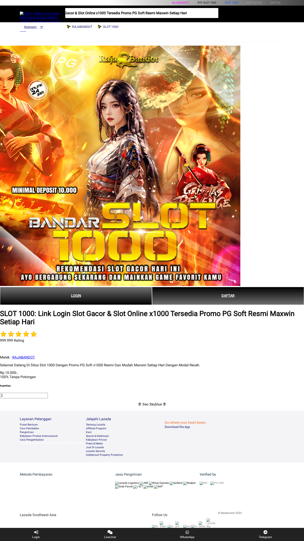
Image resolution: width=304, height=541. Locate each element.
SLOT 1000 (231, 2)
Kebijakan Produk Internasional (39, 436)
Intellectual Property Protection (104, 454)
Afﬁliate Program (96, 428)
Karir (89, 432)
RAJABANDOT (180, 2)
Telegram (265, 537)
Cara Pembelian (29, 428)
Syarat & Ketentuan (97, 436)
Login (36, 537)
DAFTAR (228, 296)
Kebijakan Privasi (96, 439)
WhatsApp (187, 537)
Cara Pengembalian (32, 439)
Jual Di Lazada (95, 447)
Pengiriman (27, 432)
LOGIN (76, 296)
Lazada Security (95, 451)
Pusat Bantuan (29, 424)
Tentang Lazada (95, 424)
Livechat (110, 537)
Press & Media (94, 443)
